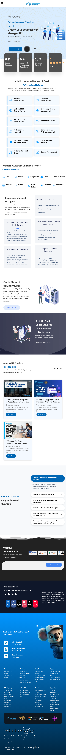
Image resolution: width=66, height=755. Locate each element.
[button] (48, 478)
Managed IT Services (14, 405)
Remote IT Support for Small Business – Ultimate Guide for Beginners (48, 402)
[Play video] (27, 49)
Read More (11, 414)
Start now (14, 49)
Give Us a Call (17, 642)
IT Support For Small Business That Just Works (16, 442)
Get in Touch (11, 307)
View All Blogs (58, 368)
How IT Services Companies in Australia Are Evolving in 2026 (17, 402)
